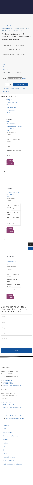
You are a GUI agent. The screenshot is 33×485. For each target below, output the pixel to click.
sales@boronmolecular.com (12, 386)
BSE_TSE (6, 69)
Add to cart (20, 85)
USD (30, 244)
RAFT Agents (7, 429)
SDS (4, 64)
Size (4, 79)
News (4, 450)
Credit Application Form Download (13, 464)
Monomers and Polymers (10, 436)
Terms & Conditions (8, 460)
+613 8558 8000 (8, 402)
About (4, 446)
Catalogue (10, 26)
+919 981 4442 (8, 383)
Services (5, 439)
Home (4, 26)
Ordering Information (9, 457)
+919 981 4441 (7, 381)
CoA (4, 67)
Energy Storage (7, 432)
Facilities (5, 443)
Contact (5, 453)
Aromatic (10, 28)
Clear (24, 79)
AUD (30, 248)
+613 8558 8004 (8, 405)
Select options (10, 162)
